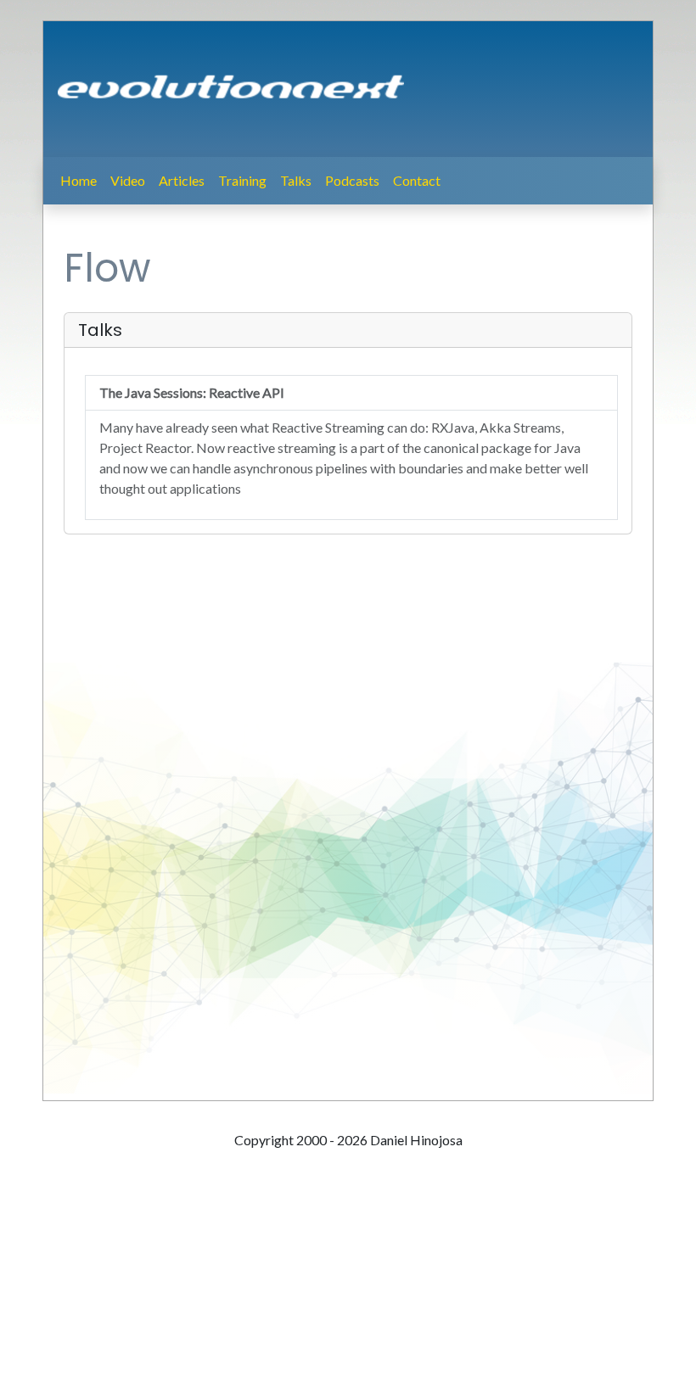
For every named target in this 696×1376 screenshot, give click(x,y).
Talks (296, 180)
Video (127, 180)
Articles (182, 180)
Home (78, 180)
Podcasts (352, 180)
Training (242, 180)
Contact (417, 180)
